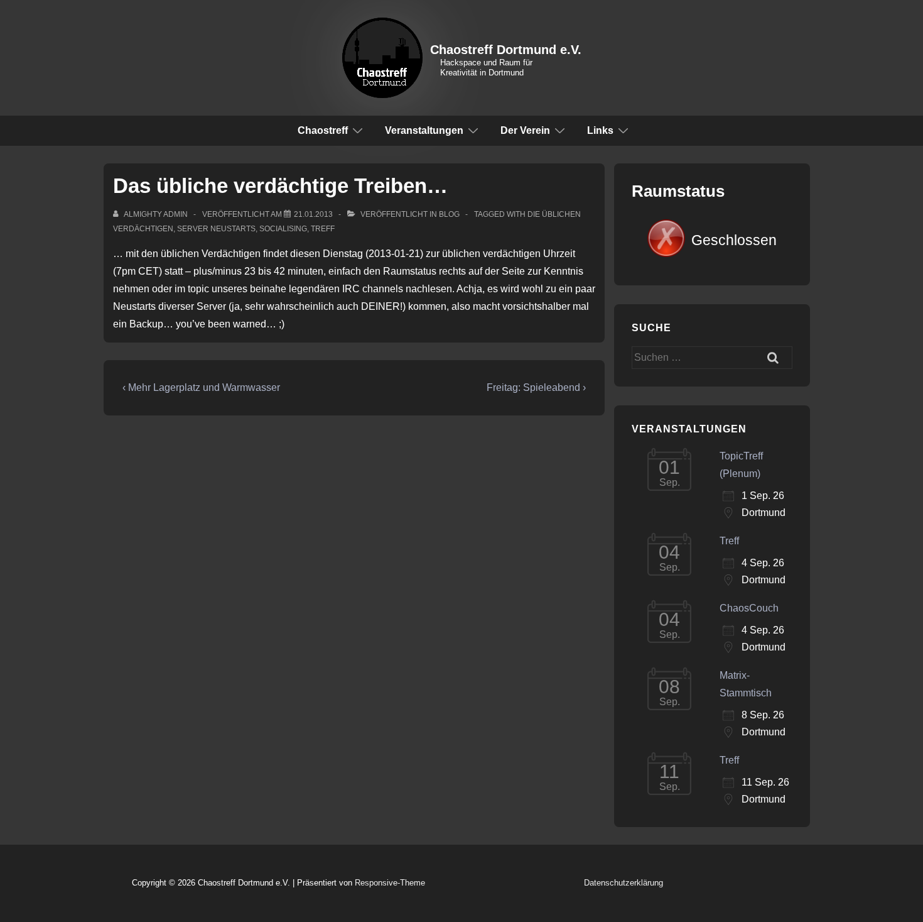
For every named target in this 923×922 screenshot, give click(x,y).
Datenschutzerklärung (623, 882)
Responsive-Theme (390, 882)
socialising (283, 228)
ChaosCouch (749, 608)
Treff (729, 540)
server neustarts (216, 228)
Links (600, 130)
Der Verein (525, 130)
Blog (449, 214)
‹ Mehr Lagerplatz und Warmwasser (201, 387)
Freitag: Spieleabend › (536, 387)
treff (323, 228)
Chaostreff (323, 130)
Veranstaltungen (424, 130)
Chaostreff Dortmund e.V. (505, 50)
